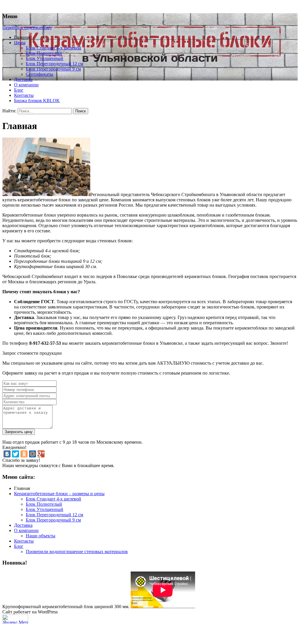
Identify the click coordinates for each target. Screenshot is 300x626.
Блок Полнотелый (44, 53)
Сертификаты (39, 74)
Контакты (24, 95)
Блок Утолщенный (44, 58)
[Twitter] (15, 453)
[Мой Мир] (32, 453)
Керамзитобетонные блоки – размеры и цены (59, 493)
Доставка (23, 79)
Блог (18, 90)
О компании (26, 84)
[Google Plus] (41, 453)
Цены (19, 42)
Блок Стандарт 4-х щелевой (53, 47)
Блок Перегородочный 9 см (53, 68)
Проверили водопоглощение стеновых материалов (77, 551)
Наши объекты (40, 535)
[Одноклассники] (24, 453)
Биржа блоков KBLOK (37, 100)
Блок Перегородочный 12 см (54, 63)
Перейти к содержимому (27, 27)
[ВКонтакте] (7, 453)
